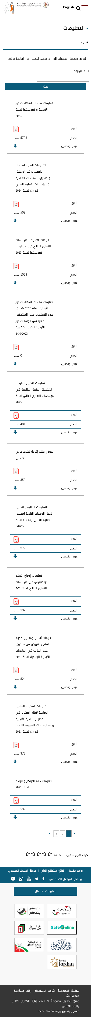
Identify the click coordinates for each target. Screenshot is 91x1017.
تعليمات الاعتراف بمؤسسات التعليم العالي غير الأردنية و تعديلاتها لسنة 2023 (33, 246)
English (68, 7)
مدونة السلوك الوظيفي (22, 870)
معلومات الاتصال (45, 891)
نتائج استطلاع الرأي (52, 870)
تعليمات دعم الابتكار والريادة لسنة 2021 (34, 784)
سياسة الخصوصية (68, 990)
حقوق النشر (72, 995)
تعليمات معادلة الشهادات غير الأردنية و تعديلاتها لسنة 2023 (34, 109)
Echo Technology (50, 1011)
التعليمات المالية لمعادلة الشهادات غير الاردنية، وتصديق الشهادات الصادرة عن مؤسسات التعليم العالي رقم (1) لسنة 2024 (33, 177)
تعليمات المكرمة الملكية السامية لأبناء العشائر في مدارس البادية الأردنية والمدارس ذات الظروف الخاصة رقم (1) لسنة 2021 (35, 718)
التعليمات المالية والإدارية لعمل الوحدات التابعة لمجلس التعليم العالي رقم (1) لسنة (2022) (34, 516)
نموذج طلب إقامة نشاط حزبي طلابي (34, 455)
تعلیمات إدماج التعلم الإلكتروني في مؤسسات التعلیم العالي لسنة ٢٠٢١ (31, 582)
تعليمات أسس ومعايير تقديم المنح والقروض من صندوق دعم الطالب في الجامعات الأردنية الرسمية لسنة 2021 (34, 647)
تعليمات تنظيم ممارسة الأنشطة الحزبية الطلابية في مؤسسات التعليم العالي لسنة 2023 (35, 392)
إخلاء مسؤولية (22, 990)
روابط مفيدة (75, 870)
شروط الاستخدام (44, 990)
